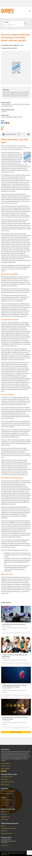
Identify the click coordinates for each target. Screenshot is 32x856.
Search (7, 22)
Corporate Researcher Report (8, 828)
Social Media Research (7, 106)
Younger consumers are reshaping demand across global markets (14, 655)
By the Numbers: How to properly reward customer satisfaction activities (15, 718)
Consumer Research (6, 104)
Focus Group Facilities (6, 793)
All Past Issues (4, 779)
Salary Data (4, 831)
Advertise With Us (5, 768)
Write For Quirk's (5, 784)
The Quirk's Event (5, 766)
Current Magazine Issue (7, 776)
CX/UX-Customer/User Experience (21, 104)
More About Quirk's (6, 763)
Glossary (3, 825)
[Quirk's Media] (7, 11)
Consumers (4, 111)
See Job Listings (5, 811)
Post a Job (3, 814)
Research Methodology (7, 117)
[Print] (2, 129)
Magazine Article (18, 117)
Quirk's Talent (4, 819)
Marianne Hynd (7, 45)
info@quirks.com (5, 845)
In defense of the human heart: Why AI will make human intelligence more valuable (14, 686)
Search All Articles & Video (7, 782)
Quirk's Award (4, 805)
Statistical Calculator (6, 833)
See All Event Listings (6, 800)
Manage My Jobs (5, 816)
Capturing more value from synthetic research (14, 624)
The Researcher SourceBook (8, 791)
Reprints (7, 854)
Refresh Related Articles (16, 732)
